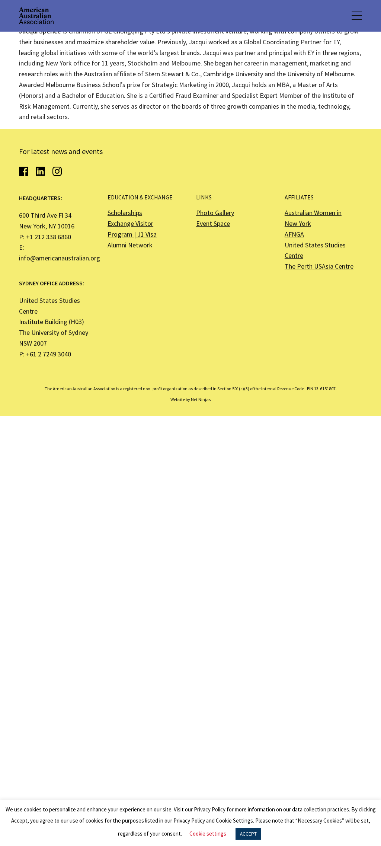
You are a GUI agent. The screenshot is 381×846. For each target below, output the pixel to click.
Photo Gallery (215, 212)
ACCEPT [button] (248, 834)
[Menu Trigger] (356, 16)
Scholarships (125, 212)
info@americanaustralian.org (59, 258)
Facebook (23, 171)
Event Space (213, 223)
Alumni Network (130, 245)
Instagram (57, 171)
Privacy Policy (209, 809)
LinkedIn (40, 171)
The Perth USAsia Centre (319, 266)
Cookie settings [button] (207, 833)
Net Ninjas (201, 399)
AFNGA (294, 234)
